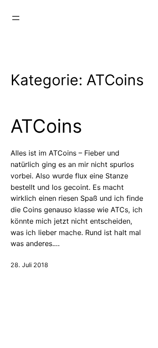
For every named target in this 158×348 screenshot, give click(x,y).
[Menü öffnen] (16, 18)
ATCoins (46, 126)
